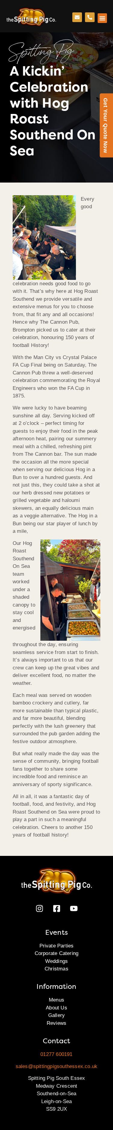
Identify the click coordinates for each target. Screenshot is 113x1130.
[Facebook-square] (56, 908)
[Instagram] (39, 908)
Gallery (56, 1015)
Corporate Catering (57, 953)
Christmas (56, 969)
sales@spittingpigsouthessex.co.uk (57, 1066)
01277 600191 (56, 1054)
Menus (56, 1000)
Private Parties (56, 946)
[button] (102, 18)
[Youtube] (74, 908)
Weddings (56, 961)
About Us (56, 1008)
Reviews (56, 1023)
